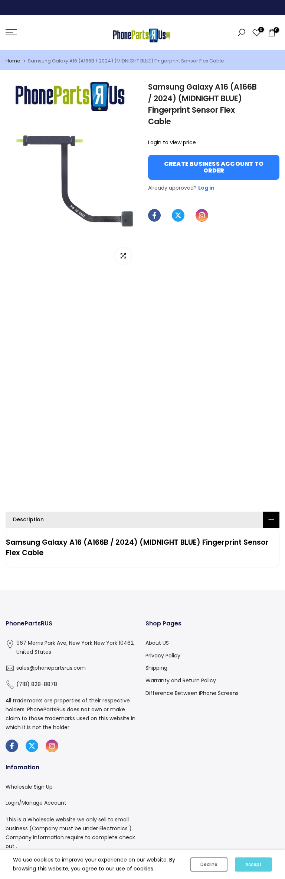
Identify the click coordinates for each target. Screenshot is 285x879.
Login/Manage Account (36, 802)
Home (13, 60)
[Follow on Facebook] (154, 215)
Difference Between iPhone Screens (192, 693)
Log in (206, 187)
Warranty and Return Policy (180, 680)
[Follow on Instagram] (202, 215)
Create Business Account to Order (213, 167)
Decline (208, 864)
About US (157, 643)
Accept (253, 864)
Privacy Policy (162, 655)
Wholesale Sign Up (29, 787)
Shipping (156, 668)
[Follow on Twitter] (178, 215)
